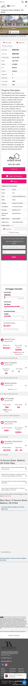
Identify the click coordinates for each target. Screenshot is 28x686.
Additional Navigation (14, 635)
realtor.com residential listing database (11, 415)
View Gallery (15, 32)
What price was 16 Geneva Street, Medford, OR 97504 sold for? (13, 468)
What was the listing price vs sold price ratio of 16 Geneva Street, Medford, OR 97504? (13, 475)
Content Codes (7, 496)
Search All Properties (15, 176)
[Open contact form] (26, 1)
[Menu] (26, 6)
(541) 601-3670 (14, 164)
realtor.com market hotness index (10, 358)
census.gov (5, 436)
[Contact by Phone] (23, 1)
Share (15, 181)
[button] (1, 24)
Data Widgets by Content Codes (20, 684)
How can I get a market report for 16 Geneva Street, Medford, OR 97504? (13, 489)
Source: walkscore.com (6, 552)
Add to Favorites (8, 46)
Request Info (21, 42)
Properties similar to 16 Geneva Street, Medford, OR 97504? (14, 482)
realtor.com (23, 631)
